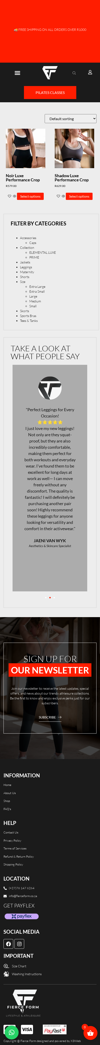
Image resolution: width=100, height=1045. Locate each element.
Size (22, 282)
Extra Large (37, 286)
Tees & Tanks (29, 321)
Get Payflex (18, 905)
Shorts (24, 277)
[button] (17, 72)
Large (33, 296)
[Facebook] (8, 944)
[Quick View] (14, 196)
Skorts (24, 311)
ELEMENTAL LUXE (42, 252)
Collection (27, 248)
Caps (32, 243)
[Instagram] (19, 944)
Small (33, 306)
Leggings (26, 267)
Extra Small (37, 291)
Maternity (27, 272)
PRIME (34, 257)
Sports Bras (28, 316)
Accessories (28, 238)
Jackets (25, 262)
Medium (35, 301)
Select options (30, 196)
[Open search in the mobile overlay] (75, 72)
